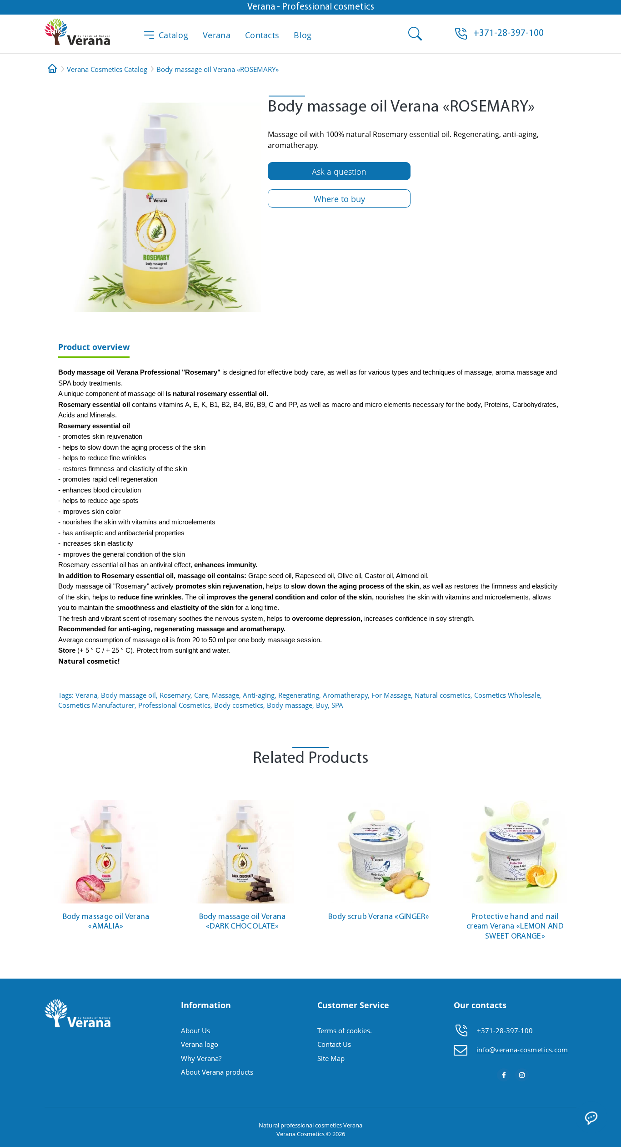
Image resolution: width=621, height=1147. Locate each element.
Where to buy (339, 198)
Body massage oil (128, 695)
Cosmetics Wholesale (507, 695)
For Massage (391, 695)
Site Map (331, 1058)
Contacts (262, 35)
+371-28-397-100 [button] (505, 1030)
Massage (225, 695)
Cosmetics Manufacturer (96, 705)
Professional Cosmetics (174, 705)
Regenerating (298, 695)
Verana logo (199, 1044)
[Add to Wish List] (156, 792)
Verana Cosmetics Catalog (107, 69)
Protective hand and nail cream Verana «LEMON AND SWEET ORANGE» (515, 927)
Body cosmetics (238, 705)
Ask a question (339, 171)
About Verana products (217, 1071)
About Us (195, 1030)
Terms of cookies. (344, 1030)
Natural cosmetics (443, 695)
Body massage (289, 705)
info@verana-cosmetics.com (522, 1049)
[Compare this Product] (156, 806)
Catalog (173, 35)
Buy (322, 705)
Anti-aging (259, 695)
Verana (216, 35)
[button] (508, 33)
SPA (337, 705)
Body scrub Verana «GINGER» (378, 917)
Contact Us (334, 1044)
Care (201, 695)
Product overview (94, 346)
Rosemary (175, 695)
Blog (302, 35)
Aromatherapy (345, 695)
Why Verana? (201, 1058)
